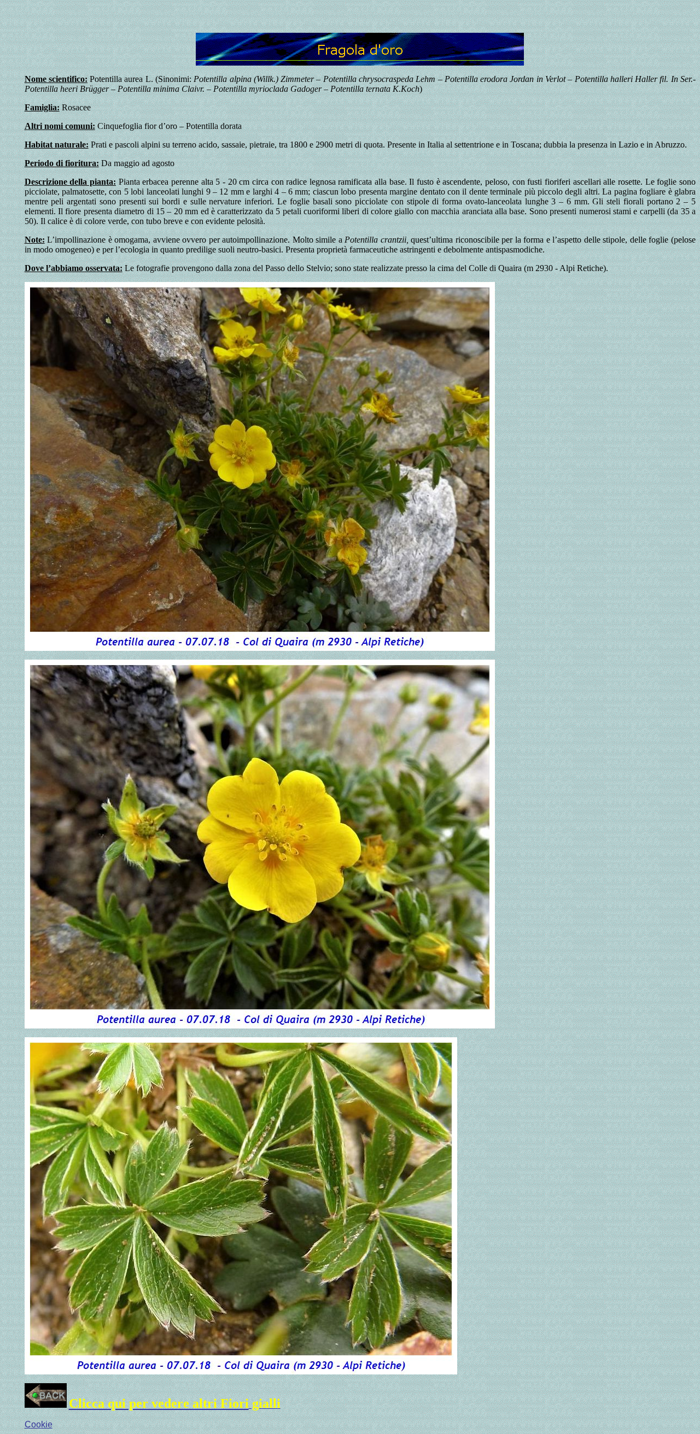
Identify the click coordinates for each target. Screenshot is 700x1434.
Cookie (38, 1424)
